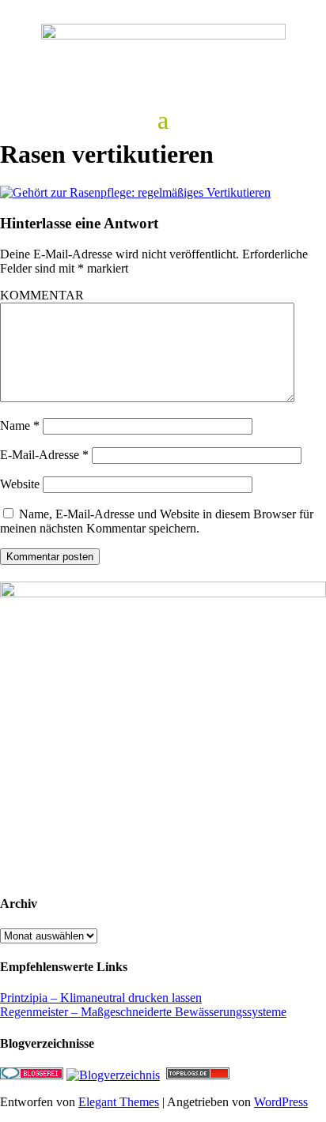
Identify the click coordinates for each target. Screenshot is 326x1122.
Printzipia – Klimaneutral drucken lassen (101, 997)
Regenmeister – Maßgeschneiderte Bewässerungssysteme (143, 1011)
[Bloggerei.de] (31, 1075)
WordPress (281, 1102)
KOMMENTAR (42, 295)
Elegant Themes (118, 1102)
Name (20, 425)
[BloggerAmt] (113, 1075)
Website (20, 484)
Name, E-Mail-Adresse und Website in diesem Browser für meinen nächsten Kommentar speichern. (156, 521)
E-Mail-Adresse (44, 454)
